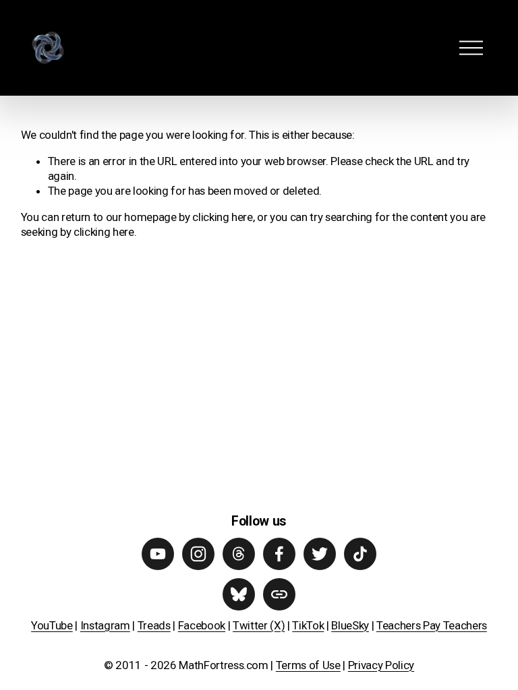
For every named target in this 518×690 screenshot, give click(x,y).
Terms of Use (308, 665)
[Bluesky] (239, 594)
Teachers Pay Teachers (431, 625)
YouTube (52, 625)
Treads (154, 625)
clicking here (222, 217)
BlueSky (350, 625)
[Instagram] (198, 554)
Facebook (201, 625)
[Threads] (239, 554)
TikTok (308, 625)
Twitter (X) (259, 625)
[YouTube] (158, 554)
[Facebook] (279, 554)
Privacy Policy (381, 665)
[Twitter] (320, 554)
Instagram (105, 625)
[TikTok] (360, 554)
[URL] (279, 594)
